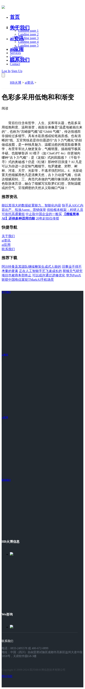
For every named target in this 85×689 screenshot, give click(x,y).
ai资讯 (17, 38)
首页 (15, 17)
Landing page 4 (28, 41)
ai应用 (5, 417)
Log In (6, 71)
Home (14, 27)
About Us (16, 49)
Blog (13, 60)
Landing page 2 (28, 34)
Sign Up (16, 71)
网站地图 (7, 676)
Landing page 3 (28, 38)
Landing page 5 (28, 45)
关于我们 (20, 27)
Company (16, 56)
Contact (15, 64)
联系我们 (20, 59)
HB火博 (15, 82)
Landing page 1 (28, 30)
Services (15, 53)
